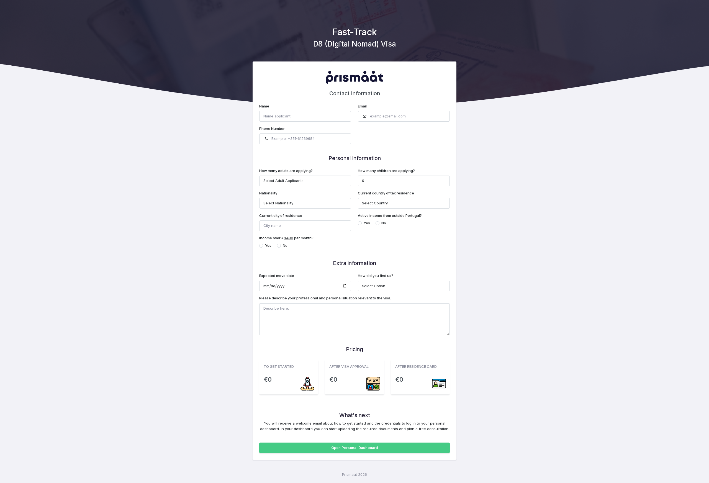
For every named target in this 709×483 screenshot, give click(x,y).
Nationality (268, 193)
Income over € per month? (286, 238)
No (383, 223)
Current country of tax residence (386, 193)
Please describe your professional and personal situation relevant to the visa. (325, 298)
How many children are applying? (386, 170)
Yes (367, 223)
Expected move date (276, 275)
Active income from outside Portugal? (390, 215)
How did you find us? (375, 275)
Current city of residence (280, 215)
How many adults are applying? (286, 170)
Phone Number (272, 128)
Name (264, 106)
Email (362, 106)
